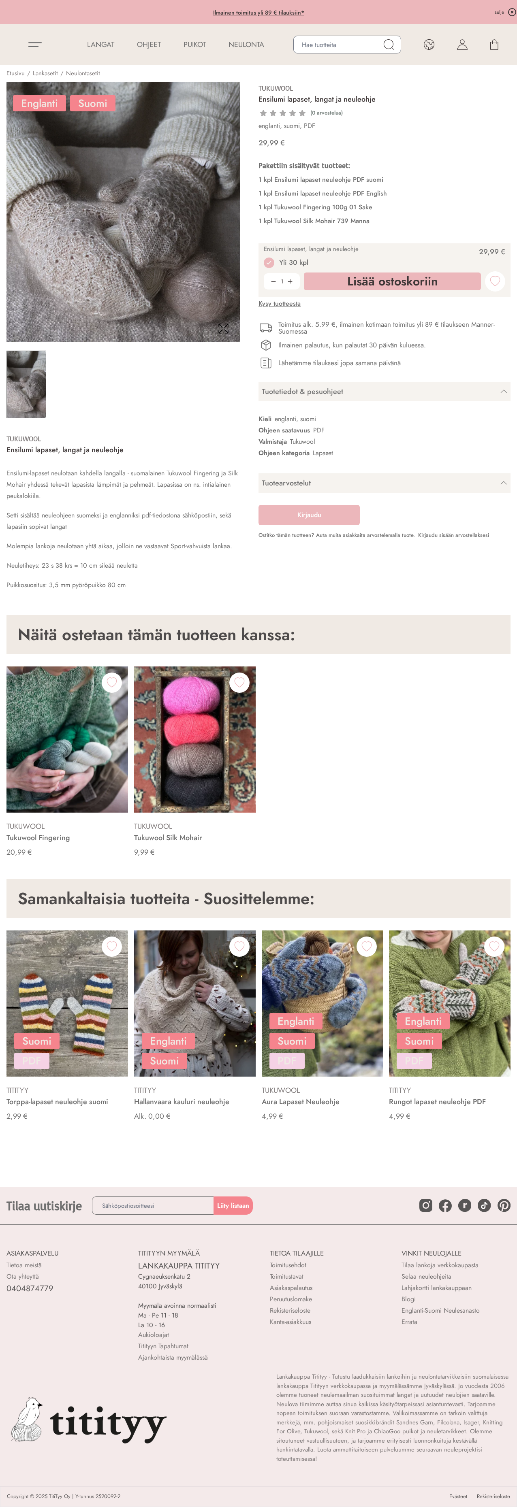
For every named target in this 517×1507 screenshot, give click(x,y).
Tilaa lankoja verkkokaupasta (440, 1265)
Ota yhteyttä (22, 1276)
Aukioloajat (153, 1334)
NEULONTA (246, 44)
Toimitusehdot (288, 1265)
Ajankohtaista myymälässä (173, 1357)
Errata (409, 1321)
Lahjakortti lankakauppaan (437, 1287)
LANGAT (100, 44)
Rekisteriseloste (290, 1310)
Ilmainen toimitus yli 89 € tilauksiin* (258, 13)
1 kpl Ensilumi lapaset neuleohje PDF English (322, 193)
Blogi (409, 1299)
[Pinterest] (504, 1205)
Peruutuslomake (291, 1299)
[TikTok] (484, 1205)
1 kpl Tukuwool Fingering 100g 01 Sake (315, 207)
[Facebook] (445, 1205)
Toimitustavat (286, 1276)
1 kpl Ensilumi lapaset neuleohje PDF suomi (320, 179)
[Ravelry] (464, 1205)
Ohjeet (149, 44)
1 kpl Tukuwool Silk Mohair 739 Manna (314, 221)
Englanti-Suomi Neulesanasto (441, 1310)
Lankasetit (45, 73)
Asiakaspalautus (291, 1287)
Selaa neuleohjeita (426, 1276)
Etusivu (15, 73)
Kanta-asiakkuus (290, 1321)
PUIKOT (195, 44)
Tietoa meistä (24, 1265)
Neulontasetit (83, 73)
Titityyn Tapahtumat (163, 1346)
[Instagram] (425, 1205)
